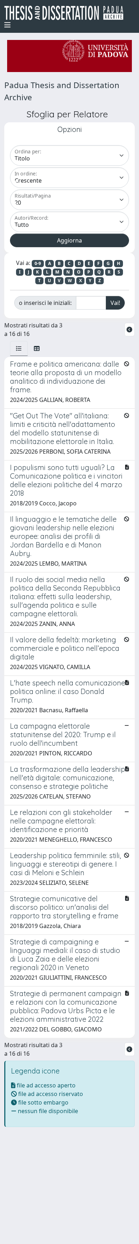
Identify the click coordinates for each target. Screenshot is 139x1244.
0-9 (38, 263)
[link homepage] (66, 12)
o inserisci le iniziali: (45, 303)
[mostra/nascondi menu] (7, 25)
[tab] (19, 348)
